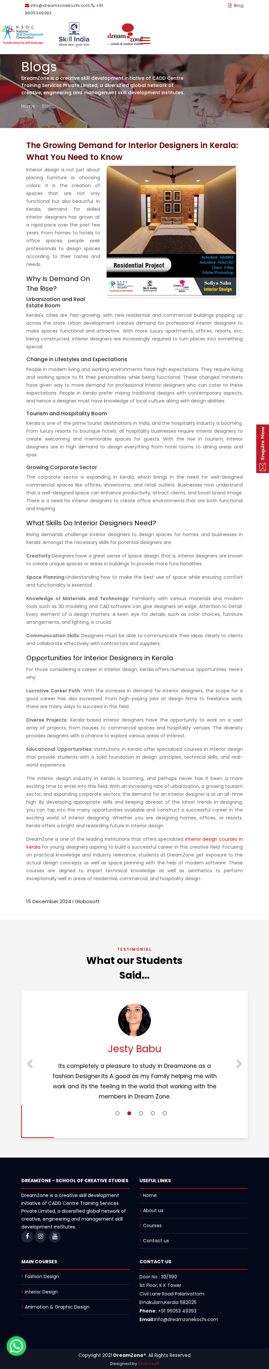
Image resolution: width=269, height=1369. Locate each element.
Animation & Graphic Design (57, 1307)
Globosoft (148, 1363)
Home (28, 106)
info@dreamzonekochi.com (61, 5)
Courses (152, 1225)
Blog (238, 5)
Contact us (156, 1240)
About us (153, 1210)
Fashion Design (42, 1276)
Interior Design (41, 1292)
